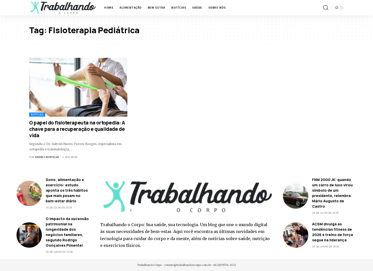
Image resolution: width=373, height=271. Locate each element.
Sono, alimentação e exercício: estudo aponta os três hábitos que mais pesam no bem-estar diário (67, 190)
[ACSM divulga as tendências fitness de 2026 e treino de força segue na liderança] (295, 235)
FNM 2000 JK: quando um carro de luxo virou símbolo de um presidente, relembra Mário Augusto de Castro (332, 193)
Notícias (37, 114)
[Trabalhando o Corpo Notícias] (62, 7)
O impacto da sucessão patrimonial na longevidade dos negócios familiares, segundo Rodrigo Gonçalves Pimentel (67, 232)
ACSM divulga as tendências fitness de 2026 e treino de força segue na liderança (332, 232)
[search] (325, 7)
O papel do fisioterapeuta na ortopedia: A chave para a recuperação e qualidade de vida (77, 128)
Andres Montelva (47, 157)
